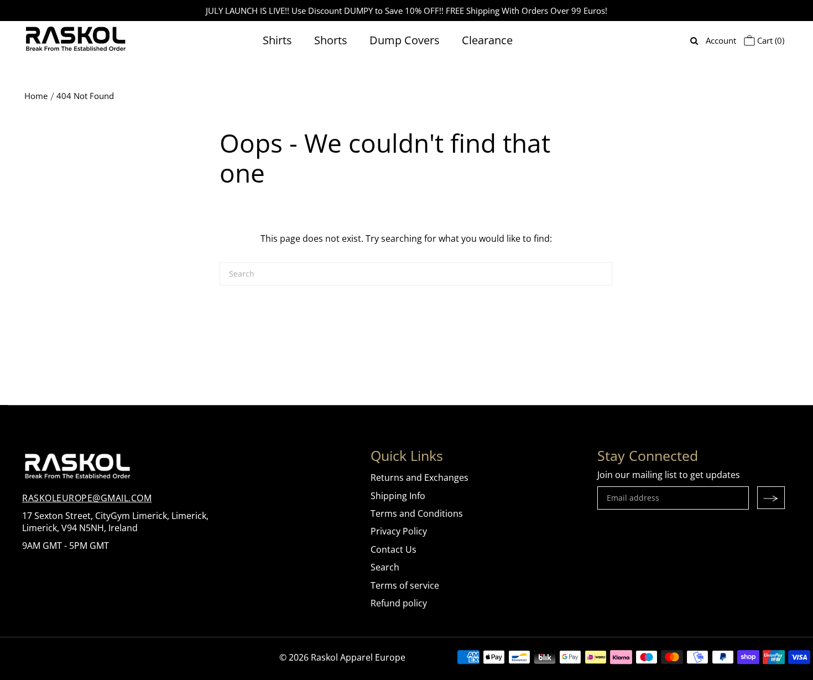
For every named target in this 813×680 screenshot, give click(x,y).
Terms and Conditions (417, 513)
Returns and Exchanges (419, 477)
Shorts (330, 40)
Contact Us (393, 549)
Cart (769, 40)
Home (36, 95)
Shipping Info (398, 496)
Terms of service (405, 585)
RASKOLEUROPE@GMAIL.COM (87, 498)
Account (721, 40)
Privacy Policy (399, 531)
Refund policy (399, 603)
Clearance (487, 40)
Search (385, 567)
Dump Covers (404, 40)
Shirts (277, 40)
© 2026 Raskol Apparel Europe (342, 657)
